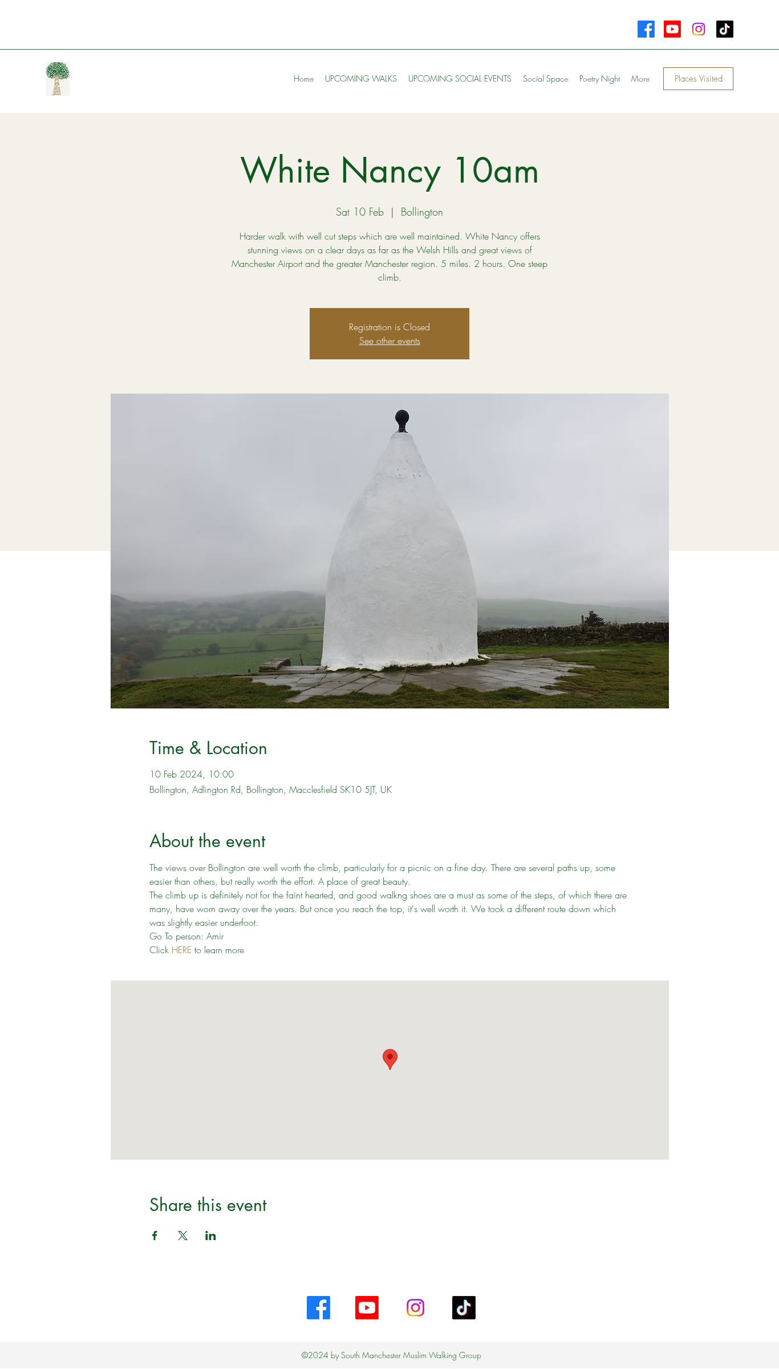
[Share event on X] (182, 1235)
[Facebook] (646, 29)
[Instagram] (698, 29)
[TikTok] (724, 29)
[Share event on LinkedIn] (210, 1235)
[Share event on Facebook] (154, 1235)
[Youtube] (672, 29)
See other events (389, 340)
